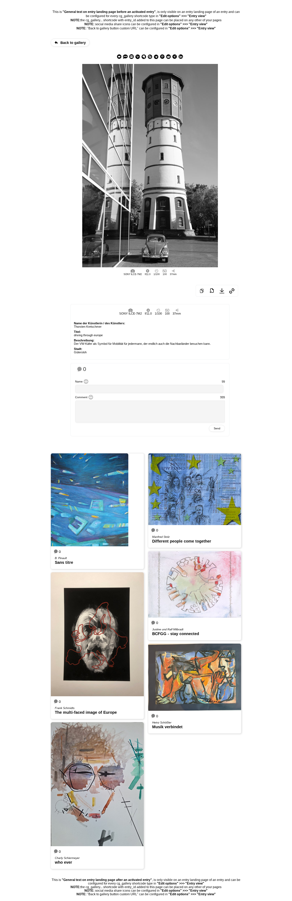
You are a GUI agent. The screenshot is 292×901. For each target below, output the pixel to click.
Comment (81, 397)
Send (217, 428)
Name (79, 381)
